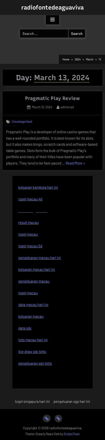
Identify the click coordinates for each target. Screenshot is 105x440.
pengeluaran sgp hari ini (71, 401)
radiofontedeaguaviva (52, 7)
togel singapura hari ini (32, 401)
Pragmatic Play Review (52, 98)
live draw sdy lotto (32, 351)
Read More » (75, 164)
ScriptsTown (72, 434)
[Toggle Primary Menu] (52, 20)
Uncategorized (21, 121)
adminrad (67, 107)
